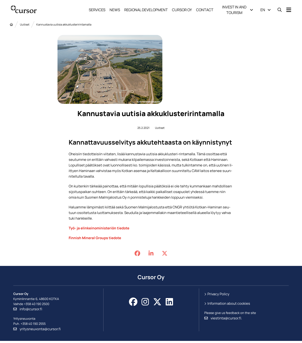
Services (97, 9)
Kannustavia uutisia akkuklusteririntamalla (63, 24)
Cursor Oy (182, 9)
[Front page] (11, 24)
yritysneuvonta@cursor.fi (40, 329)
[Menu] (288, 9)
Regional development (146, 9)
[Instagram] (145, 301)
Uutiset (24, 24)
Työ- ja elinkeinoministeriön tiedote (99, 228)
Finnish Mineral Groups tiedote (95, 237)
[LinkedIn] (169, 301)
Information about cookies (228, 303)
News (115, 9)
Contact (204, 9)
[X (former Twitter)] (157, 301)
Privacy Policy (218, 294)
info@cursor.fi (31, 309)
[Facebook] (133, 301)
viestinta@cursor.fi (226, 318)
